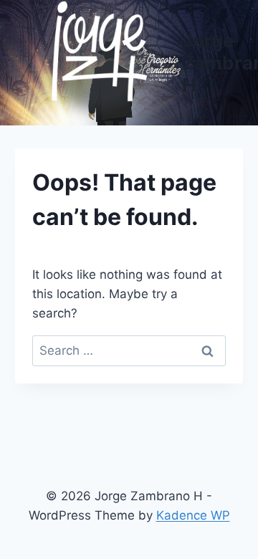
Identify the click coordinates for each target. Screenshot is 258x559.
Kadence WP (193, 515)
